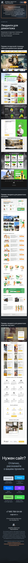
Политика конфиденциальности (14, 542)
